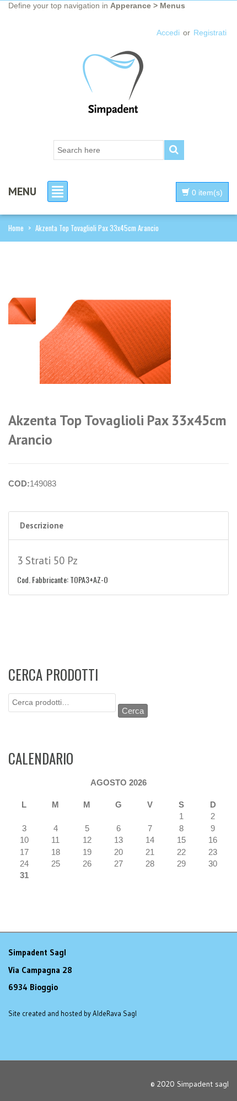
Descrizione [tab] (41, 525)
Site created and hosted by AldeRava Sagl (72, 1013)
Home (16, 227)
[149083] (22, 309)
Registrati (210, 32)
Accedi (168, 32)
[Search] (174, 150)
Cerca (133, 710)
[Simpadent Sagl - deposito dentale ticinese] (113, 85)
